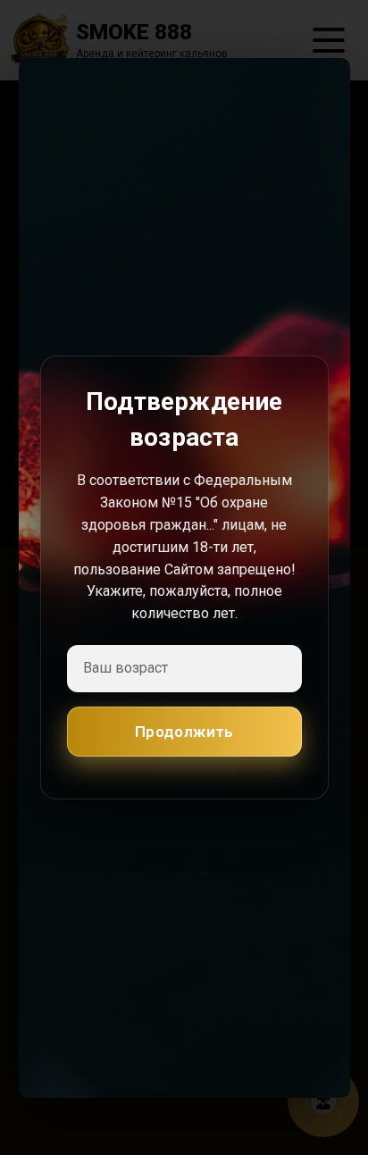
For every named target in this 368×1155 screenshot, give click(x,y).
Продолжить (183, 732)
